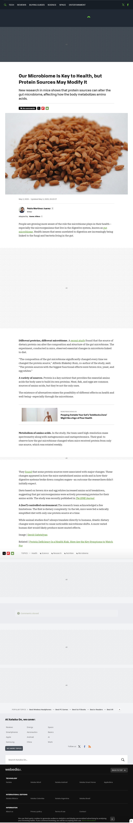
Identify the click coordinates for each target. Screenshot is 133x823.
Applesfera (108, 782)
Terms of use (60, 811)
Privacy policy (36, 811)
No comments (29, 108)
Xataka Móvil (36, 782)
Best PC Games (61, 709)
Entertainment (77, 4)
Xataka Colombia (37, 798)
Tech (11, 4)
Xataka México (12, 798)
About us (9, 811)
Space (62, 4)
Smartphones (12, 732)
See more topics (14, 748)
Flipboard (43, 108)
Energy (30, 727)
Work (50, 742)
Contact (82, 811)
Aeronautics (32, 732)
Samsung (10, 742)
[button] (40, 208)
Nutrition (70, 553)
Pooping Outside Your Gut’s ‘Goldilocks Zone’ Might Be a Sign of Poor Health (84, 416)
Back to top (117, 770)
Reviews (21, 4)
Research (57, 553)
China (29, 742)
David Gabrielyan (37, 534)
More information (89, 820)
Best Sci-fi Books (79, 709)
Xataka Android (61, 782)
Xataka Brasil (84, 798)
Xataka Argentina (62, 798)
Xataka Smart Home (87, 782)
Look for (123, 759)
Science (52, 4)
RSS (90, 746)
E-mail (47, 108)
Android (30, 737)
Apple (8, 737)
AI (49, 737)
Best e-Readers (96, 709)
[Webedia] (13, 769)
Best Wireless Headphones (40, 709)
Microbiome (83, 553)
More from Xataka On (69, 412)
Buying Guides (37, 4)
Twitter (123, 4)
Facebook (127, 4)
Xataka (9, 782)
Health (34, 553)
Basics (51, 732)
